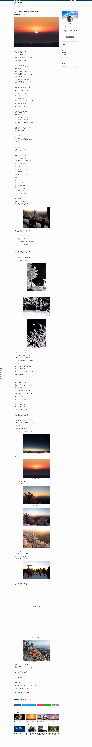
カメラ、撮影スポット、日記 (27, 699)
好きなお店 (65, 50)
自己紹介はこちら (70, 36)
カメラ (16, 14)
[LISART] (18, 3)
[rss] (76, 0)
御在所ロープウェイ (22, 141)
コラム (64, 59)
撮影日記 (19, 14)
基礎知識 (64, 54)
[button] (17, 705)
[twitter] (71, 0)
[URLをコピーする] (55, 705)
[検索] (77, 0)
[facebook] (70, 0)
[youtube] (74, 0)
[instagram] (73, 0)
